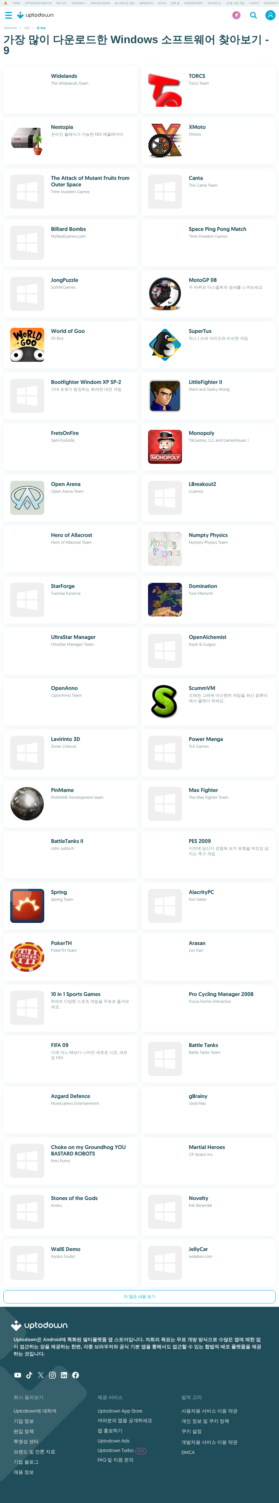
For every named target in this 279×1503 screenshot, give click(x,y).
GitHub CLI (214, 3)
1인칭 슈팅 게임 (235, 3)
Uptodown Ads (114, 1441)
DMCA (188, 1452)
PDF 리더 (61, 3)
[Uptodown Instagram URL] (52, 1376)
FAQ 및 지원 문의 (116, 1460)
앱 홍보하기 (110, 1431)
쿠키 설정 (191, 1431)
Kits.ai (162, 3)
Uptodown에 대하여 (35, 1411)
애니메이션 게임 (124, 3)
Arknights (146, 3)
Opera (16, 3)
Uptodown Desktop (38, 3)
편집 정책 (24, 1431)
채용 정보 (24, 1472)
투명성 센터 (26, 1441)
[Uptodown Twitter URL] (41, 1376)
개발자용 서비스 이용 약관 (209, 1442)
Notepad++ (79, 3)
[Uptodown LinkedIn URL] (64, 1376)
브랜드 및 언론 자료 (34, 1452)
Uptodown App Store (120, 1411)
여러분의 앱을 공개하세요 (125, 1420)
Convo (254, 3)
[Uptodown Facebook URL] (75, 1376)
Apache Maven (100, 3)
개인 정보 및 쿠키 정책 (205, 1421)
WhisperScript (193, 3)
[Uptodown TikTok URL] (29, 1376)
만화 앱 (175, 3)
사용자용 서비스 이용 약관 (209, 1411)
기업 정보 (24, 1421)
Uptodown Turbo (121, 1450)
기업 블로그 (26, 1462)
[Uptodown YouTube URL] (18, 1376)
